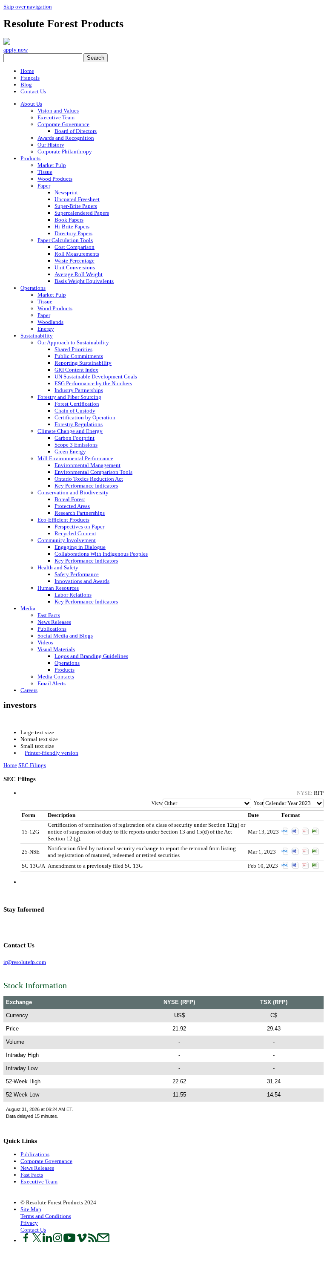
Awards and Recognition (65, 138)
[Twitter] (9, 926)
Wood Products (54, 179)
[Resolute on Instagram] (57, 1240)
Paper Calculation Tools (65, 240)
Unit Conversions (74, 267)
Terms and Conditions (45, 1216)
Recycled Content (75, 533)
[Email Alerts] (34, 926)
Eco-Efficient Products (63, 520)
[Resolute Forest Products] (6, 43)
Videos (45, 642)
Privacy (29, 1223)
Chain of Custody (74, 410)
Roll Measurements (76, 254)
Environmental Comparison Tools (93, 472)
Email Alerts (51, 683)
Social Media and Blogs (65, 635)
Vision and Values (58, 110)
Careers (28, 690)
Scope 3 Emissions (76, 445)
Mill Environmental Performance (75, 458)
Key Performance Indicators (86, 485)
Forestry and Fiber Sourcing (69, 397)
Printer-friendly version (51, 753)
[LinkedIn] (13, 926)
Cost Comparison (74, 247)
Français (30, 78)
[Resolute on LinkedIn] (47, 1240)
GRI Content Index (76, 370)
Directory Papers (73, 233)
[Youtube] (21, 926)
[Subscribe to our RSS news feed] (92, 1240)
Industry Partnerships (78, 390)
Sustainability (36, 335)
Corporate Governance (63, 124)
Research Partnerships (79, 513)
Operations (33, 288)
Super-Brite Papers (75, 206)
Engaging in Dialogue (80, 547)
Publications (51, 629)
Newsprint (66, 192)
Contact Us (33, 91)
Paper (43, 185)
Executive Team (56, 117)
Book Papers (68, 219)
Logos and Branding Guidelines (91, 656)
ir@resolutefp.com (24, 962)
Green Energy (70, 451)
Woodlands (50, 322)
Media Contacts (55, 676)
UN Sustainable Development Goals (95, 376)
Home (27, 71)
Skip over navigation (27, 6)
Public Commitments (78, 356)
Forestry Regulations (78, 424)
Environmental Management (87, 465)
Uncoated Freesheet (77, 199)
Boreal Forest (69, 499)
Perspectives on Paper (79, 526)
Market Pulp (51, 165)
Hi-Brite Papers (71, 226)
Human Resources (58, 588)
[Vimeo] (26, 926)
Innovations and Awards (81, 581)
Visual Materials (56, 649)
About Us (31, 104)
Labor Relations (73, 595)
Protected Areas (72, 506)
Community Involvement (66, 540)
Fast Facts (48, 615)
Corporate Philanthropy (64, 151)
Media (27, 608)
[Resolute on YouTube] (69, 1240)
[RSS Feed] (30, 926)
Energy (45, 329)
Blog (26, 84)
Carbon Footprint (74, 438)
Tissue (44, 172)
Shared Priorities (73, 349)
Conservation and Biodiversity (73, 492)
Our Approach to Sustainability (73, 342)
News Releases (54, 622)
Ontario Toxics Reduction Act (88, 479)
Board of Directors (75, 131)
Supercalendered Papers (81, 213)
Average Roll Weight (78, 274)
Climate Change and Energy (70, 431)
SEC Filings (32, 765)
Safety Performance (76, 574)
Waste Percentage (74, 260)
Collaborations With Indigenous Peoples (101, 554)
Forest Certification (76, 404)
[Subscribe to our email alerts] (103, 1240)
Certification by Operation (84, 417)
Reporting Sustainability (83, 363)
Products (30, 158)
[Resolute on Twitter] (36, 1240)
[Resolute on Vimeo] (82, 1240)
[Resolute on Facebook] (25, 1240)
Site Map (30, 1209)
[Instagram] (17, 926)
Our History (50, 144)
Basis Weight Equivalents (84, 281)
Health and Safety (57, 567)
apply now (15, 49)
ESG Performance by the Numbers (93, 383)
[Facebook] (4, 926)
